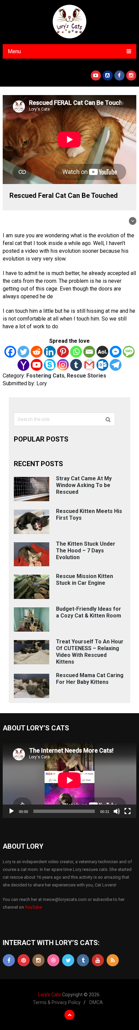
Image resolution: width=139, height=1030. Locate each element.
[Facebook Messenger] (115, 352)
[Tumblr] (76, 365)
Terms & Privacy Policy (57, 1002)
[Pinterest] (63, 352)
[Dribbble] (53, 960)
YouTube (33, 907)
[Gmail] (89, 365)
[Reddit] (37, 352)
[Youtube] (37, 365)
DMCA (96, 1002)
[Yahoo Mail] (23, 365)
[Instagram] (63, 365)
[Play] (11, 811)
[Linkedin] (50, 352)
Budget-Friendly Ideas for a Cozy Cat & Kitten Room (88, 612)
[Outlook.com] (102, 365)
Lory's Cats (49, 994)
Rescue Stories (86, 375)
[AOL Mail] (102, 352)
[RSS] (113, 960)
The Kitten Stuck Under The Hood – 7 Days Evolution (85, 551)
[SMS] (129, 352)
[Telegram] (115, 365)
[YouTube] (98, 960)
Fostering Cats (45, 375)
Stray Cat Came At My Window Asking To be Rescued (84, 485)
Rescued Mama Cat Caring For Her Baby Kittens (89, 678)
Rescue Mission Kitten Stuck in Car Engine (84, 579)
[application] (69, 780)
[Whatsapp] (76, 352)
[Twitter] (23, 352)
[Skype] (50, 365)
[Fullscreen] (127, 811)
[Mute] (116, 811)
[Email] (89, 352)
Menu (14, 51)
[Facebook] (10, 352)
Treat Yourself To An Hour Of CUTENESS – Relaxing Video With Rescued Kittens (89, 651)
